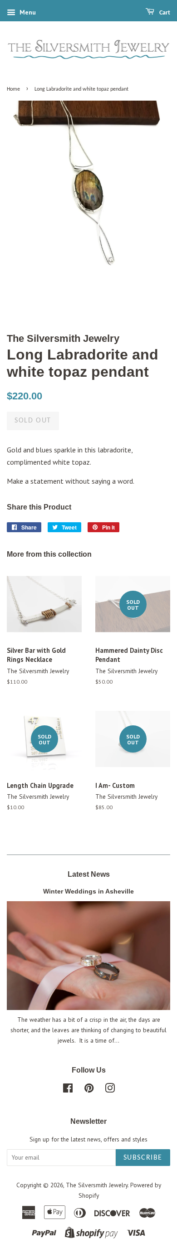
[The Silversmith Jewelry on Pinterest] (89, 1090)
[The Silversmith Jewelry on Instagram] (110, 1090)
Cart (164, 13)
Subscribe (142, 1157)
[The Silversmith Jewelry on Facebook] (68, 1090)
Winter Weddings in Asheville (88, 891)
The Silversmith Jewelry (97, 1185)
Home (13, 89)
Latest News (89, 874)
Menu (27, 12)
